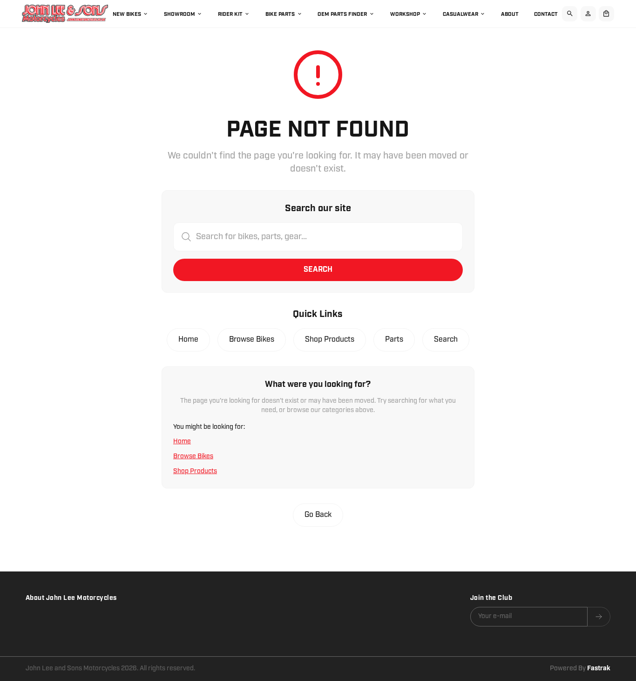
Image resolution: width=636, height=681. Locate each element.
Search (318, 269)
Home (188, 339)
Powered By (580, 668)
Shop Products (329, 339)
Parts (394, 339)
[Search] (569, 13)
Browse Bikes (251, 339)
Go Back (318, 514)
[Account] (588, 13)
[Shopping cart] (606, 13)
